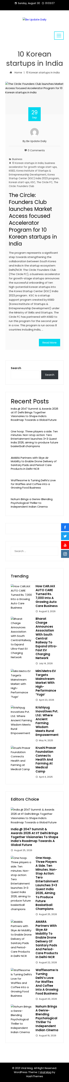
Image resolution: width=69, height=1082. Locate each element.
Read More (49, 342)
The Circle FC (45, 182)
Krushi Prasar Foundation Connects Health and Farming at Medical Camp (46, 760)
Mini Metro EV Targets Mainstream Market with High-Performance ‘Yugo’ (46, 683)
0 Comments (36, 150)
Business (17, 159)
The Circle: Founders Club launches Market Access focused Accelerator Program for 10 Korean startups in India (33, 219)
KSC (33, 182)
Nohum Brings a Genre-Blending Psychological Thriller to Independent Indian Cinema (32, 502)
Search (16, 368)
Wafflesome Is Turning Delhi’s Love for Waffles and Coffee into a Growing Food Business (33, 484)
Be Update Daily (36, 141)
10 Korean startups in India (28, 163)
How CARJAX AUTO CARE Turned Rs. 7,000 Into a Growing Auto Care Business (47, 596)
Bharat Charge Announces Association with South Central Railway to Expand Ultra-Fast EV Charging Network (46, 638)
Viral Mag (45, 1072)
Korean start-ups (19, 182)
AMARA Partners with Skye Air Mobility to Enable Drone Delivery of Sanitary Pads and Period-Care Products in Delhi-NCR (34, 463)
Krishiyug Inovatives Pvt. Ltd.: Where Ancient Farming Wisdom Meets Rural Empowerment (47, 721)
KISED (12, 170)
